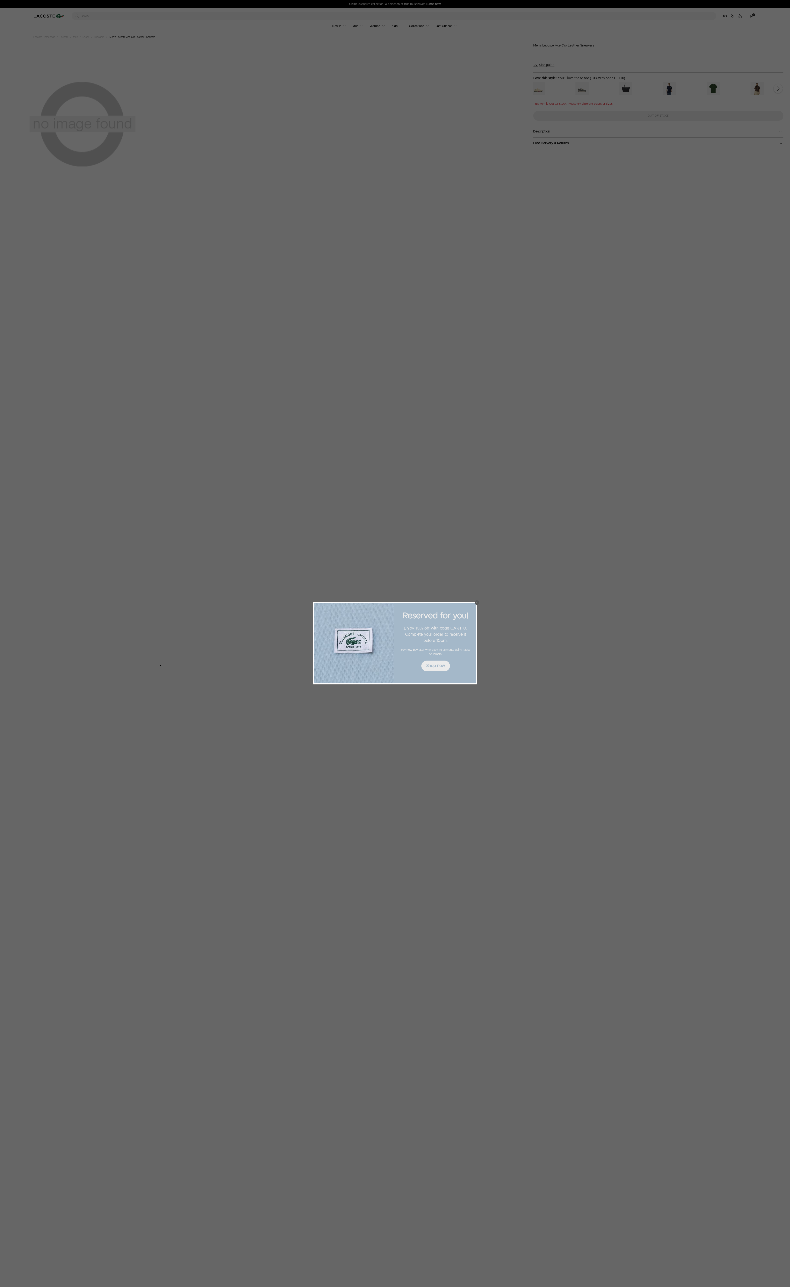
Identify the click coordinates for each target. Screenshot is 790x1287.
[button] (477, 602)
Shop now (435, 666)
